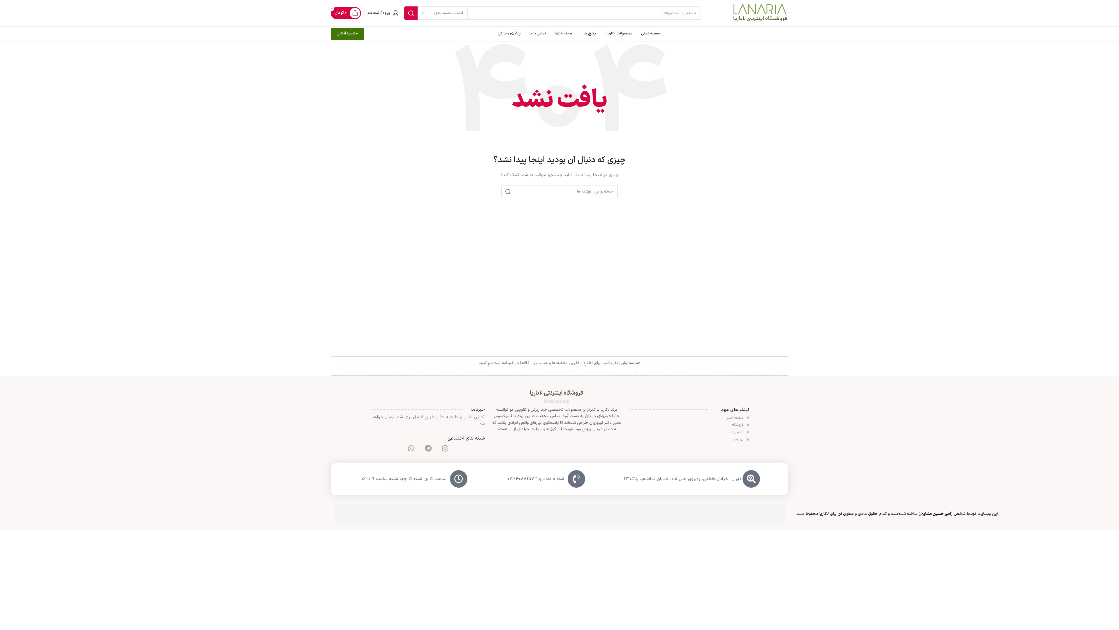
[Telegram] (428, 448)
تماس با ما (737, 432)
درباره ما (739, 439)
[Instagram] (445, 448)
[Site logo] (760, 13)
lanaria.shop (556, 401)
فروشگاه (738, 425)
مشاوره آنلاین (347, 33)
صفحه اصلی (735, 417)
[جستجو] (411, 13)
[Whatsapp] (411, 448)
